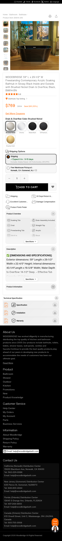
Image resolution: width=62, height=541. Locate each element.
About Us (9, 332)
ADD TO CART (28, 187)
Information (10, 430)
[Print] (50, 16)
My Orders (8, 412)
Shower (7, 377)
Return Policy (10, 442)
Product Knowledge (13, 397)
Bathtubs (22, 14)
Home (5, 14)
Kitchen (7, 385)
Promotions (9, 389)
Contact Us (10, 460)
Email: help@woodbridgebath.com (22, 451)
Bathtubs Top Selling (16, 98)
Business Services (12, 423)
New (5, 393)
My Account (9, 416)
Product (8, 369)
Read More (8, 363)
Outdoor (7, 381)
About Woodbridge (12, 434)
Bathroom (13, 14)
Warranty (7, 446)
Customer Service (14, 404)
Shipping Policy (11, 438)
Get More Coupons (15, 113)
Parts (5, 420)
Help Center (9, 408)
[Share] (56, 16)
